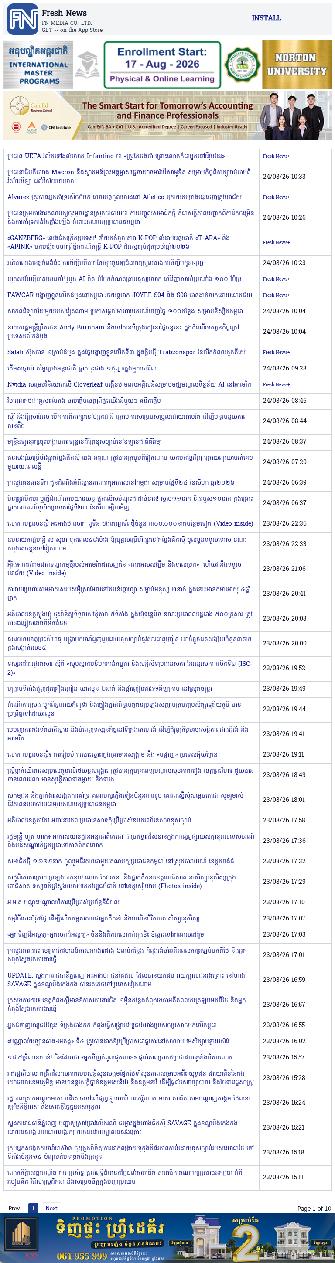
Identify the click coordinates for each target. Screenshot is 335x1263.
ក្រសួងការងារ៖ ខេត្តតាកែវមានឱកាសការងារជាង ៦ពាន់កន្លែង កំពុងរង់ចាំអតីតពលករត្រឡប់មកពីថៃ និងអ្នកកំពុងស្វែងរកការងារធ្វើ (127, 955)
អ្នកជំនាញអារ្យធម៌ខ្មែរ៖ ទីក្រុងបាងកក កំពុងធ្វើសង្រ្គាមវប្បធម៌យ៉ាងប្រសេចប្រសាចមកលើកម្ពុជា (112, 1025)
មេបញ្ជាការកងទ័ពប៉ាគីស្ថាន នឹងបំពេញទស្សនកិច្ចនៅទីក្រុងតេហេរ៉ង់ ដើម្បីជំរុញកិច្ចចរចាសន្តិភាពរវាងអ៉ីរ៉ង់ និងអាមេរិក (128, 735)
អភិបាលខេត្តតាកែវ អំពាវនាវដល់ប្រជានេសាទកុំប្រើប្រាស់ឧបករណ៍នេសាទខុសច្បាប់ (99, 820)
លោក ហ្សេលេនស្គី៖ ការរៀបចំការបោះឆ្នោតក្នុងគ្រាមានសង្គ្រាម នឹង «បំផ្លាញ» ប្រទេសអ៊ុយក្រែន (112, 755)
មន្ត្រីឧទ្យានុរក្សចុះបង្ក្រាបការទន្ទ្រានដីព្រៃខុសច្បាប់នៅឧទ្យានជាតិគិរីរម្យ (84, 442)
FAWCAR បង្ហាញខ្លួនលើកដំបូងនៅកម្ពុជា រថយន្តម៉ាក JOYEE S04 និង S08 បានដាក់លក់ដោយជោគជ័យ (129, 295)
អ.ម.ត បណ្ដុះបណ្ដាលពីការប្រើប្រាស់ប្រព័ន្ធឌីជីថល (63, 902)
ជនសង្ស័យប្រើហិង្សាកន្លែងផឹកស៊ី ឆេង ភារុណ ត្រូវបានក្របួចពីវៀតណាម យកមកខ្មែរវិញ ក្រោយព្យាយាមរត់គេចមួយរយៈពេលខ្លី (130, 463)
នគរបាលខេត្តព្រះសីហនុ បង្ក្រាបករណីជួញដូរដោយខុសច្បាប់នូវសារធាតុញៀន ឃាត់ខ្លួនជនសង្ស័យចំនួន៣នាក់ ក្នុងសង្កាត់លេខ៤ (129, 644)
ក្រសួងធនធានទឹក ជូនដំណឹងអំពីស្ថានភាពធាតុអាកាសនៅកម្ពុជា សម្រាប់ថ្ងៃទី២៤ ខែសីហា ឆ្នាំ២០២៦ (121, 483)
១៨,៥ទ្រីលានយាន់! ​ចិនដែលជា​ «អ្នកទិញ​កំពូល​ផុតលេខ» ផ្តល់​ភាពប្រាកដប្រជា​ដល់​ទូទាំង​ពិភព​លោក (119, 1058)
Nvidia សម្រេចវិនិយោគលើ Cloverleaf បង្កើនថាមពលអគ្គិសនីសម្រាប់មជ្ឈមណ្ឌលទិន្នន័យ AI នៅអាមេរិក (129, 385)
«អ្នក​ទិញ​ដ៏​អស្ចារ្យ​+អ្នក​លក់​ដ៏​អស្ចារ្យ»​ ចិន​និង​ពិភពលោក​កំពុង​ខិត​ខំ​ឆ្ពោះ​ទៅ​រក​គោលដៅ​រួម (105, 935)
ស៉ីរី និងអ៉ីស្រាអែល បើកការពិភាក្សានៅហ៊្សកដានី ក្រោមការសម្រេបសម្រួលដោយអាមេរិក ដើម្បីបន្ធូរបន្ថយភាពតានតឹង (127, 422)
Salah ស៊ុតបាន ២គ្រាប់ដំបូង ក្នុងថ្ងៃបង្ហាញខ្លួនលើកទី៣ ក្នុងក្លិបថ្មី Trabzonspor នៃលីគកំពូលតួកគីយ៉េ (126, 352)
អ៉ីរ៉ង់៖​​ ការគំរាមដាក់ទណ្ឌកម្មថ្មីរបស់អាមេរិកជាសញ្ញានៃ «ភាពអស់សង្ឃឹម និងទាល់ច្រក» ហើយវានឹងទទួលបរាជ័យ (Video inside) (124, 569)
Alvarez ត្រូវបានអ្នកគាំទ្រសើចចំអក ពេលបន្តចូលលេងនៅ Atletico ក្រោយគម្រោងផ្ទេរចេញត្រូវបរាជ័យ (124, 197)
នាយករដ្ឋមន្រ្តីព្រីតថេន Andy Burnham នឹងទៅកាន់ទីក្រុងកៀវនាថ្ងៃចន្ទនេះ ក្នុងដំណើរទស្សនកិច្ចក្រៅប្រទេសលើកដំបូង (123, 332)
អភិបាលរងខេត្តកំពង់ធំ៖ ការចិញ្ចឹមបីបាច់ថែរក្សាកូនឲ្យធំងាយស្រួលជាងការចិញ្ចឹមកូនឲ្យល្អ (105, 263)
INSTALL (266, 19)
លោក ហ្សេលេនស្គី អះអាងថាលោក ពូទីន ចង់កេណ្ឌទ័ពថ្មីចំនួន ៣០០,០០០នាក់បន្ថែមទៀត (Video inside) (130, 524)
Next (51, 1208)
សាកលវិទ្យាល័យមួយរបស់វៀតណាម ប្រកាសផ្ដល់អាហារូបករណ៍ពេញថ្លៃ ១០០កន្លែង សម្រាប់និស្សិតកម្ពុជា (125, 311)
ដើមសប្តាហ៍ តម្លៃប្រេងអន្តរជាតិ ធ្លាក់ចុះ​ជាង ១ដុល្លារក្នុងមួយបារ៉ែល (82, 368)
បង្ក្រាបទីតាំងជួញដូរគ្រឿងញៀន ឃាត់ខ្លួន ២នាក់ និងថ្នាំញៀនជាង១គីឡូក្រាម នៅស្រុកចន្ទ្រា (109, 689)
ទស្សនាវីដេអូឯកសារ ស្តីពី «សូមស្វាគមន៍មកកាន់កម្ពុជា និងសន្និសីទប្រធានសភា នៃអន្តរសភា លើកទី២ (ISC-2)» (129, 669)
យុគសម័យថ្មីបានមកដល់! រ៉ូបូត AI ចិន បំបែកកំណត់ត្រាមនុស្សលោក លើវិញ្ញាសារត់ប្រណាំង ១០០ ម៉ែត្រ (124, 279)
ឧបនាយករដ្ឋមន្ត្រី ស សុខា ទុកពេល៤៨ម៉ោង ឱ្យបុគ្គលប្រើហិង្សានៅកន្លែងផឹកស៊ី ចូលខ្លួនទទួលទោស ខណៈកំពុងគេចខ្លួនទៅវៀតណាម (126, 544)
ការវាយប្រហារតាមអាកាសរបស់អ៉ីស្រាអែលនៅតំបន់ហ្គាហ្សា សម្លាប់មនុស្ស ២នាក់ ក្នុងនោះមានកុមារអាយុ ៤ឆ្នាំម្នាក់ (129, 594)
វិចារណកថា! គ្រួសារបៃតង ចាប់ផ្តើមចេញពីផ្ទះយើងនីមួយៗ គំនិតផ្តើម (84, 401)
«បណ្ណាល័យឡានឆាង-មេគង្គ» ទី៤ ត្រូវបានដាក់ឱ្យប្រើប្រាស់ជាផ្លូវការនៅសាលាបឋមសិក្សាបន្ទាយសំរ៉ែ (118, 1041)
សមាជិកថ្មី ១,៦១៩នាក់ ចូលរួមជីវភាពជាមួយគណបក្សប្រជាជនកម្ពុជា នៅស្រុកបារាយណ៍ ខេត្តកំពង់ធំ (120, 861)
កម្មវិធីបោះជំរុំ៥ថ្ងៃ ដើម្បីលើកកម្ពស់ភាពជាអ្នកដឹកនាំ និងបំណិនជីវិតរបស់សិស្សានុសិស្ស (103, 918)
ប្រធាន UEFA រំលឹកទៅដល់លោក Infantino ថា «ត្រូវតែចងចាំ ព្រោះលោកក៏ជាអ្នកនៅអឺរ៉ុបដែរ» (116, 156)
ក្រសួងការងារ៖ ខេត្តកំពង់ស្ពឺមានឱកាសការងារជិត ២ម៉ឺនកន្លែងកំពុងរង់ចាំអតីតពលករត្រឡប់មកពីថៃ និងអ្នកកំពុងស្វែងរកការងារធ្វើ (126, 1005)
